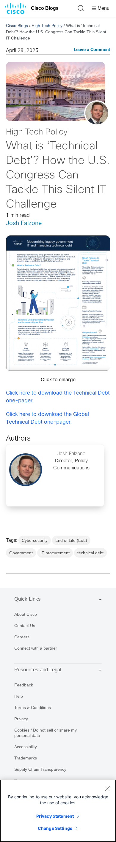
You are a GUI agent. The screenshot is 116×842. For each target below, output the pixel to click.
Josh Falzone (24, 223)
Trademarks (25, 758)
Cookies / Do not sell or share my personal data (45, 733)
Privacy (21, 718)
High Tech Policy (47, 25)
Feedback (23, 685)
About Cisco (25, 614)
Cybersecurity (35, 540)
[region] (58, 811)
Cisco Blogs (45, 8)
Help (18, 696)
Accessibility (25, 746)
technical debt (90, 552)
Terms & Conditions (32, 707)
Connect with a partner (35, 648)
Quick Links (27, 599)
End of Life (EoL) (71, 540)
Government (21, 552)
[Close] (107, 789)
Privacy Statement (55, 816)
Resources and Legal (37, 669)
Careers (21, 636)
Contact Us (24, 625)
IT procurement (55, 552)
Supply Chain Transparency (40, 769)
